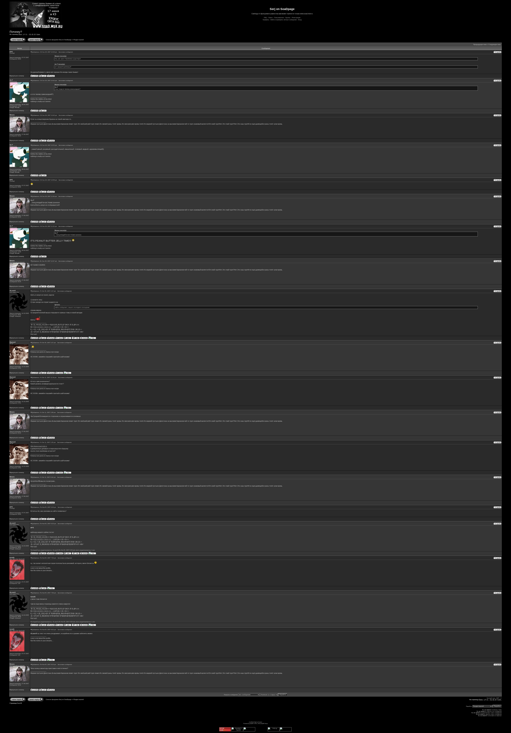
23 (35, 34)
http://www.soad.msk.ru (38, 446)
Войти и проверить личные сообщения (284, 20)
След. (38, 34)
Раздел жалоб (79, 39)
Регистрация (296, 17)
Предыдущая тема (480, 44)
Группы (287, 17)
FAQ (265, 17)
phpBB (251, 723)
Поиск (270, 17)
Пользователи (279, 17)
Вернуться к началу (17, 76)
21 (30, 34)
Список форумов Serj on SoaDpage (58, 39)
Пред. (20, 34)
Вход (300, 20)
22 (32, 34)
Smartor (260, 722)
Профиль (266, 20)
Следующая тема (494, 44)
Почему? (16, 31)
